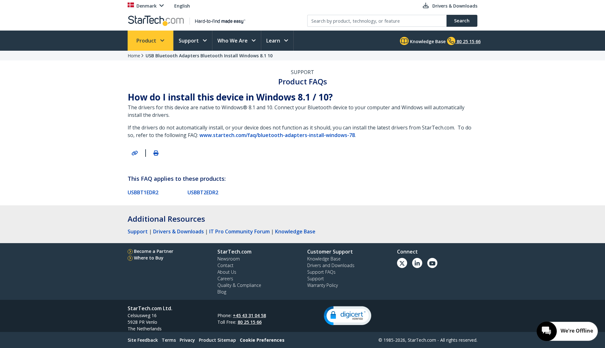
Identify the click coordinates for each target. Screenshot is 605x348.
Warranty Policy (322, 285)
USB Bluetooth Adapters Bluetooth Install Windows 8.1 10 (209, 56)
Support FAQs (321, 272)
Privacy (187, 340)
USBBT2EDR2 (202, 192)
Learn (273, 40)
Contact (225, 265)
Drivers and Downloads (330, 265)
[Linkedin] (417, 263)
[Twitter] (402, 263)
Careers (225, 279)
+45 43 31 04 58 (249, 315)
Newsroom (228, 259)
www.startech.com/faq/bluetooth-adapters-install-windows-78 (277, 135)
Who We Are (233, 40)
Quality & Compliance (239, 285)
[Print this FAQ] (156, 153)
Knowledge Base (427, 41)
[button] (347, 316)
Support (189, 40)
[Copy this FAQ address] (134, 153)
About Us (226, 272)
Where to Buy (149, 258)
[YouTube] (432, 263)
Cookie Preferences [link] (262, 340)
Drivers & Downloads (178, 231)
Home (134, 56)
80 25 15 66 (250, 322)
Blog (221, 292)
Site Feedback (143, 340)
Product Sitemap (217, 340)
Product (147, 40)
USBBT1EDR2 (143, 192)
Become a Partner (153, 251)
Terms (169, 340)
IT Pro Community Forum (239, 231)
